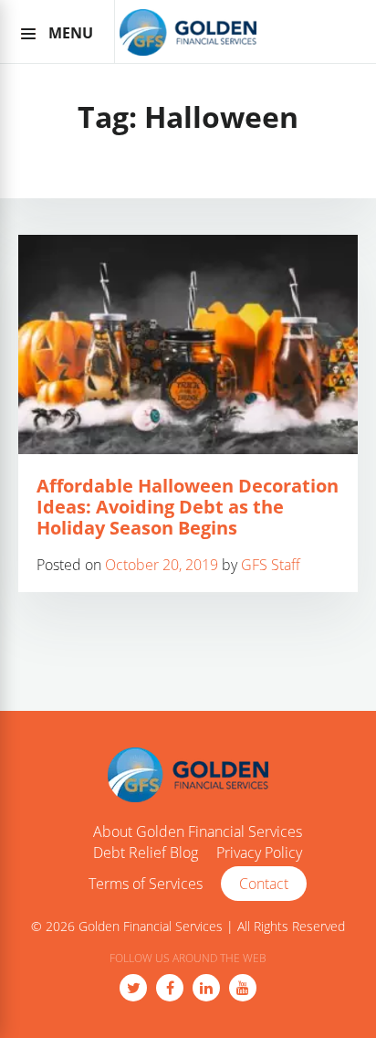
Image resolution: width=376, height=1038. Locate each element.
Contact (263, 884)
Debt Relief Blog (145, 853)
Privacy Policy (259, 853)
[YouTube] (242, 987)
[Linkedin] (206, 987)
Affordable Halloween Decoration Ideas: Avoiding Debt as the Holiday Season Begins (188, 506)
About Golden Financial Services (197, 832)
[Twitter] (133, 987)
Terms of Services (146, 884)
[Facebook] (169, 987)
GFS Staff (270, 565)
